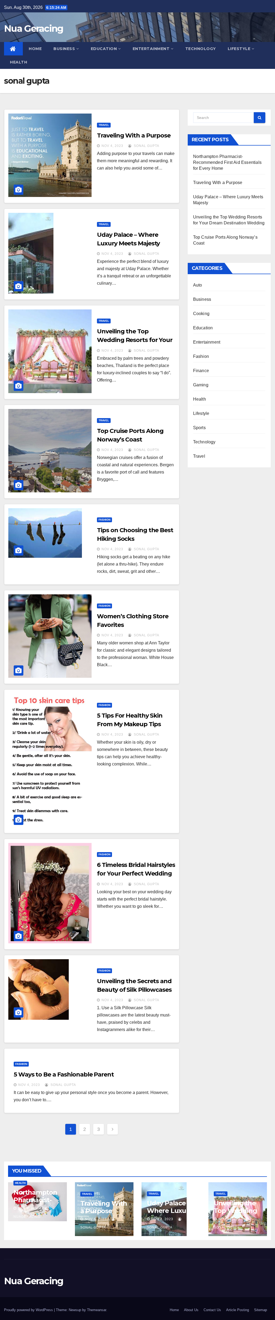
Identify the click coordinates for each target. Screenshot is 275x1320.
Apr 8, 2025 (28, 1208)
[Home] (13, 48)
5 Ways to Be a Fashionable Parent (64, 1074)
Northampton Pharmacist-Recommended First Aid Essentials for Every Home (227, 162)
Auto (197, 285)
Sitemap (260, 1310)
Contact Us (212, 1310)
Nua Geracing (33, 28)
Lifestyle (239, 48)
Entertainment (151, 48)
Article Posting (237, 1310)
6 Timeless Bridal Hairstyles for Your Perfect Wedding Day (136, 873)
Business (64, 48)
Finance (201, 370)
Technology (200, 48)
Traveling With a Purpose (134, 135)
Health (18, 62)
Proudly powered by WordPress (29, 1310)
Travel (104, 124)
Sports (199, 427)
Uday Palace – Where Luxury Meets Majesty (169, 1210)
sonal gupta (146, 146)
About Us (191, 1310)
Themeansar (96, 1310)
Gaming (200, 385)
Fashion (104, 519)
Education (104, 48)
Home (35, 48)
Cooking (201, 313)
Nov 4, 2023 (112, 146)
